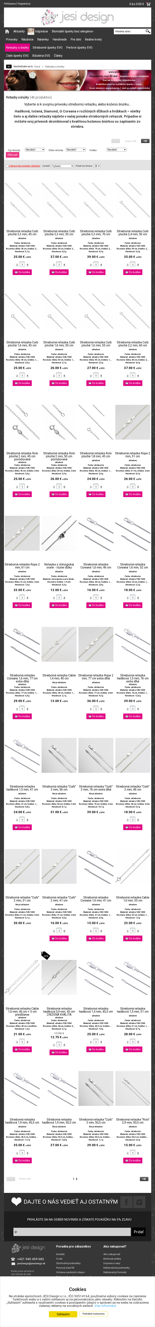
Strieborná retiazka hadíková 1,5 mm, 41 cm (22, 788)
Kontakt (60, 1254)
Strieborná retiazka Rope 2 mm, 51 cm (132, 455)
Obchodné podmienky (68, 1263)
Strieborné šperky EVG (47, 47)
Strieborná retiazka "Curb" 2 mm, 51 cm (22, 899)
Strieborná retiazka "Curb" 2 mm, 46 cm (133, 788)
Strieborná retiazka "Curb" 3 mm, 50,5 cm (96, 1121)
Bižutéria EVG (41, 55)
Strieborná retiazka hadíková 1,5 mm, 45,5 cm (96, 1010)
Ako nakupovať (111, 1254)
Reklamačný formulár (114, 1272)
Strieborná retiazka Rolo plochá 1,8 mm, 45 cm (96, 455)
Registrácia (24, 3)
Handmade (60, 39)
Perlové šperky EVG (79, 47)
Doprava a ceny (111, 1263)
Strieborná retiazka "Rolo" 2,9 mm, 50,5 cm (133, 1121)
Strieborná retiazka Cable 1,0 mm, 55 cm (132, 899)
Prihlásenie (10, 3)
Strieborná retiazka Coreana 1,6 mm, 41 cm (96, 899)
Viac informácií (105, 1306)
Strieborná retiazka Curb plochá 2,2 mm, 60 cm (133, 344)
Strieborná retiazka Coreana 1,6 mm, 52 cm (132, 566)
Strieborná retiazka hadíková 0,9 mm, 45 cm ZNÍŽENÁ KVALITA (59, 1011)
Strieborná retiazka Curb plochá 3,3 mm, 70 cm (96, 233)
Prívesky (12, 39)
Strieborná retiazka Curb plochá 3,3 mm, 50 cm (59, 233)
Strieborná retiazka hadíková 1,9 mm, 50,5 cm (59, 1121)
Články (58, 55)
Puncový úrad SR (65, 1267)
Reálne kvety (93, 39)
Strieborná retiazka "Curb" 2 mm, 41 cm (59, 899)
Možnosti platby (112, 1258)
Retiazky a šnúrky (17, 47)
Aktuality (19, 31)
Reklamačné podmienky (116, 1267)
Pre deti (76, 39)
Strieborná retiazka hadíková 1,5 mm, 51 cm (133, 1010)
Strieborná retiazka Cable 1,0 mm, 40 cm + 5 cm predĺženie (22, 1011)
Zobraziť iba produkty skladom (24, 166)
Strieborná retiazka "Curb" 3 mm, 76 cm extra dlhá (96, 788)
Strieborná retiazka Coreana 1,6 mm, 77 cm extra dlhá (22, 678)
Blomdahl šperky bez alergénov (72, 31)
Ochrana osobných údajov (70, 1272)
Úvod (37, 66)
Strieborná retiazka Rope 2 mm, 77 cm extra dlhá (95, 677)
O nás (59, 1258)
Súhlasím (63, 1314)
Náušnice (27, 39)
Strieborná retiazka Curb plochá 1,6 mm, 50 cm (59, 344)
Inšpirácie (41, 31)
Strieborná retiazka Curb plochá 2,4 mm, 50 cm (133, 233)
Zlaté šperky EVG (17, 55)
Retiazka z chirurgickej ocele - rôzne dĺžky (59, 566)
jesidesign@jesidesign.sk (31, 1263)
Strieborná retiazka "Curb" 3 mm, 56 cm (59, 788)
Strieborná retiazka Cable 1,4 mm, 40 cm (59, 677)
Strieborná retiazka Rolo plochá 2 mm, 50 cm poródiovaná (59, 456)
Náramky (43, 39)
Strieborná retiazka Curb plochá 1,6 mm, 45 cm (22, 344)
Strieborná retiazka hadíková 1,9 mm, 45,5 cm (22, 1121)
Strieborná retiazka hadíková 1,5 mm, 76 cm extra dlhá (133, 678)
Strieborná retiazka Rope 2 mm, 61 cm (22, 566)
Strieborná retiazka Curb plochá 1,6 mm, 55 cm (96, 344)
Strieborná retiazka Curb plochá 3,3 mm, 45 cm (22, 233)
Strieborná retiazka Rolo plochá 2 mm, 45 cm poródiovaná (22, 456)
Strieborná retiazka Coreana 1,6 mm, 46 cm (96, 566)
